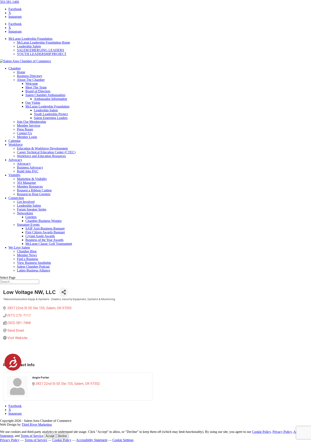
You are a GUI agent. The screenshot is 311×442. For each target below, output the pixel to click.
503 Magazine (26, 182)
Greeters (31, 217)
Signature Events (28, 224)
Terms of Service (32, 436)
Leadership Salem (29, 46)
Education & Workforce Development (42, 148)
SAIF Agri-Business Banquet (45, 228)
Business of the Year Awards (44, 240)
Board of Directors (37, 91)
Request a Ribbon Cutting (34, 190)
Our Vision (32, 102)
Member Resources (30, 186)
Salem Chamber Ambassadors (45, 95)
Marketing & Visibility (32, 179)
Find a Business (27, 259)
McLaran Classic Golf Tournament (48, 243)
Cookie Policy (261, 432)
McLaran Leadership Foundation (30, 38)
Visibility (14, 175)
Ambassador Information (50, 99)
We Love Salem (19, 247)
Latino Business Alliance (33, 270)
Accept (50, 436)
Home (21, 72)
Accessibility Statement (91, 440)
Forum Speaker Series (31, 209)
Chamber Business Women (43, 221)
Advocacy (15, 160)
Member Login (27, 137)
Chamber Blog (27, 251)
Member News (27, 255)
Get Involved (25, 202)
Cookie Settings (122, 440)
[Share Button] (63, 292)
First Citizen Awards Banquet (45, 232)
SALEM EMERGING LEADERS (40, 50)
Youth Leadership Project (51, 114)
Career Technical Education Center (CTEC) (46, 152)
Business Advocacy (30, 167)
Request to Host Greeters (33, 194)
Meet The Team (36, 87)
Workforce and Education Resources (41, 156)
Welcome (31, 83)
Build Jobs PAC (28, 171)
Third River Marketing (37, 424)
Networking (25, 213)
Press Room (25, 129)
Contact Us (24, 133)
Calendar (14, 141)
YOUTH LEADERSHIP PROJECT (41, 54)
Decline (62, 436)
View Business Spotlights (34, 263)
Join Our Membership (31, 121)
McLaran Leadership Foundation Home (43, 42)
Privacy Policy (282, 432)
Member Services (28, 125)
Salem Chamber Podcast (33, 266)
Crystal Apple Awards (40, 236)
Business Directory (29, 76)
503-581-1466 (9, 2)
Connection (16, 198)
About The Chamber (31, 80)
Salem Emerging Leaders (50, 118)
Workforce (15, 144)
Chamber (14, 68)
